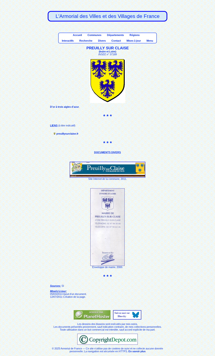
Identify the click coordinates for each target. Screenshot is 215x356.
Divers (102, 40)
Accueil (77, 35)
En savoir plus (137, 351)
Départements (115, 35)
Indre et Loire (107, 51)
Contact (116, 40)
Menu (150, 40)
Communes (94, 35)
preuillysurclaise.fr (67, 133)
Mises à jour (134, 40)
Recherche (85, 40)
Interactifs (68, 40)
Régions (135, 35)
